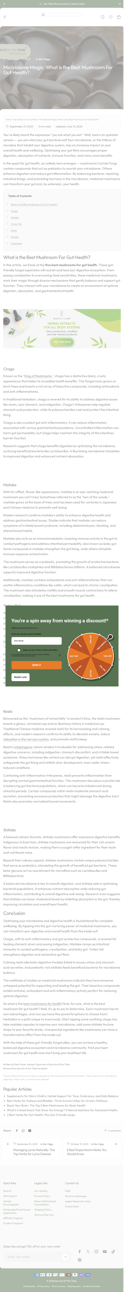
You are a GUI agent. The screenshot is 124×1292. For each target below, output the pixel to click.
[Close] (113, 609)
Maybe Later (19, 677)
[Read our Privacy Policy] (59, 655)
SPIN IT (35, 665)
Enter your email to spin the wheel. (25, 634)
